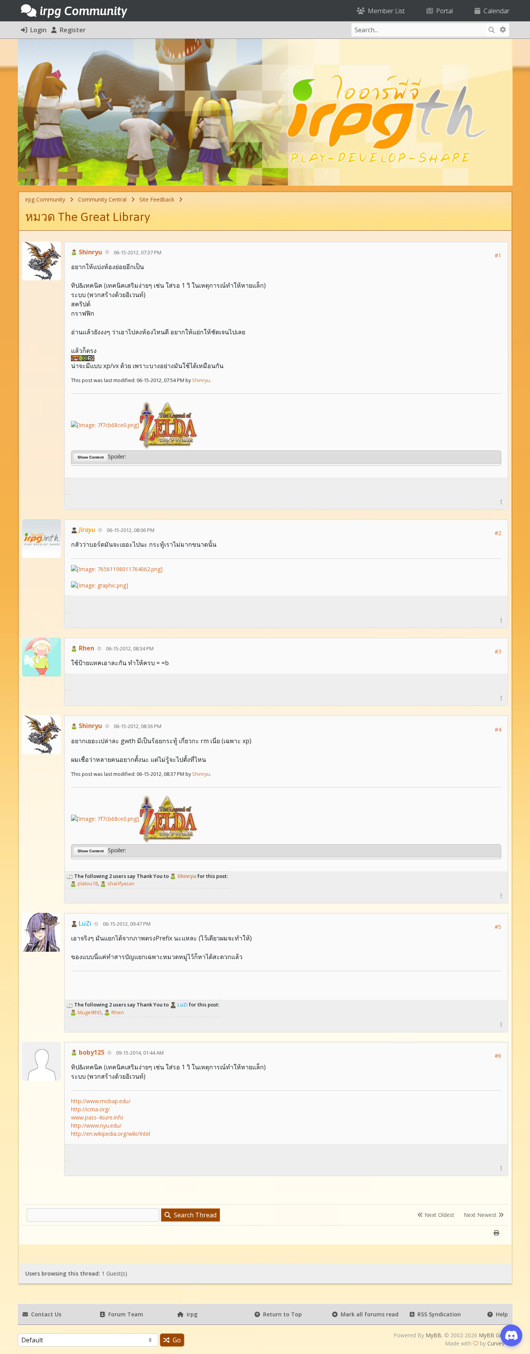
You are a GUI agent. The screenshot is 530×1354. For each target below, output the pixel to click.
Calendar (494, 10)
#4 (498, 729)
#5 (498, 926)
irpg (190, 1314)
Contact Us (44, 1314)
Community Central (102, 199)
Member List (385, 10)
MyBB (433, 1335)
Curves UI (499, 1343)
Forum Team (124, 1314)
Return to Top (281, 1314)
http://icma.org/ (90, 1109)
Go (175, 1340)
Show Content (91, 457)
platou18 (87, 883)
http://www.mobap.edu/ (100, 1101)
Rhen (85, 648)
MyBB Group (495, 1335)
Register (71, 30)
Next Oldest (438, 1214)
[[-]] (70, 876)
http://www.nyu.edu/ (96, 1125)
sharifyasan (120, 883)
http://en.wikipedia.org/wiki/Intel (110, 1133)
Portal (443, 10)
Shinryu (89, 252)
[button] (501, 502)
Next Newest (481, 1214)
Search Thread (194, 1215)
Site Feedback (156, 199)
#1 (498, 255)
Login (37, 30)
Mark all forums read (368, 1314)
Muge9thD (89, 1012)
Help (500, 1314)
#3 (498, 651)
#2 (498, 533)
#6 (498, 1055)
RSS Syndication (437, 1314)
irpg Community (45, 199)
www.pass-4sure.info (97, 1117)
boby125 (90, 1052)
